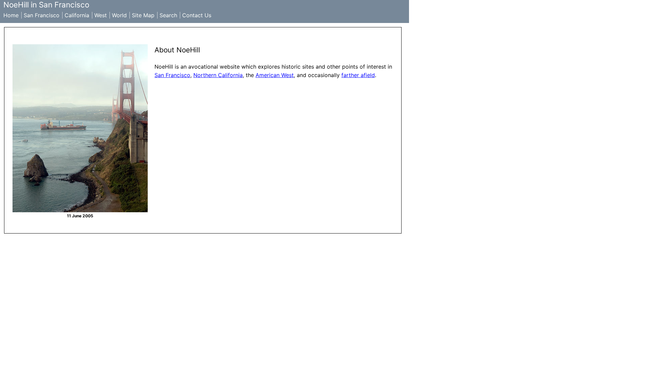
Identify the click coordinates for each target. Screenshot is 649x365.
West (100, 15)
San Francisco (41, 15)
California (77, 15)
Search (168, 15)
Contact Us (196, 15)
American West (275, 75)
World (119, 15)
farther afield (358, 75)
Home (11, 15)
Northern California (218, 75)
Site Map (143, 15)
